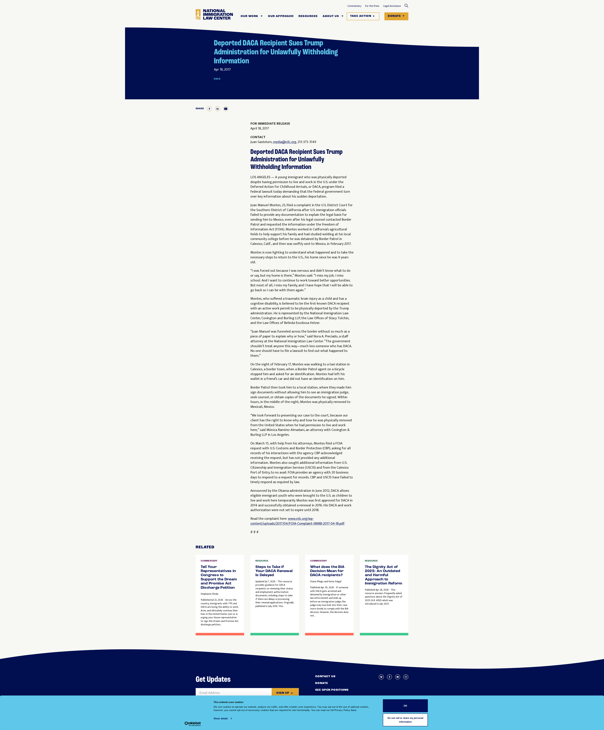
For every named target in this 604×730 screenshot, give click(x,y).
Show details (221, 718)
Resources (308, 16)
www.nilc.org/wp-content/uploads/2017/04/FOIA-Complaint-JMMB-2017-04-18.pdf (297, 521)
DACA (217, 79)
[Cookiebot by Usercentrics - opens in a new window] (193, 724)
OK (405, 705)
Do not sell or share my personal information (405, 719)
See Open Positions (332, 690)
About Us (331, 16)
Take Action (360, 16)
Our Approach (281, 16)
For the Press (372, 6)
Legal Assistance (392, 6)
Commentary (354, 6)
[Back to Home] (214, 16)
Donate (394, 16)
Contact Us (325, 676)
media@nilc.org (284, 142)
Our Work (249, 16)
